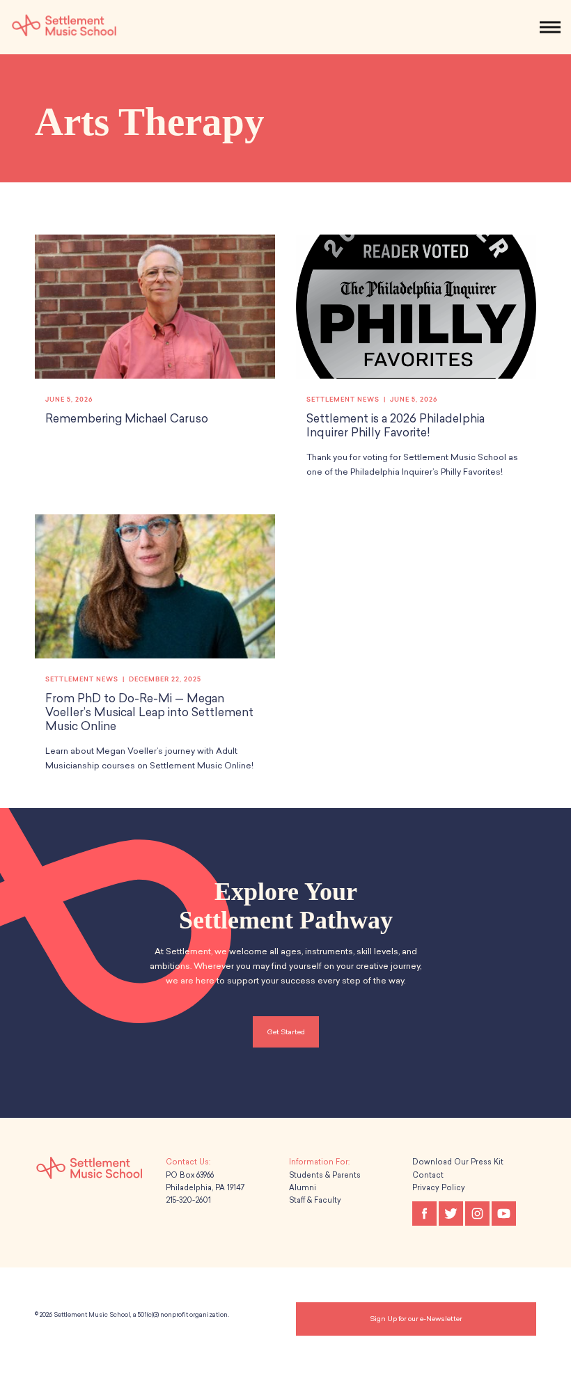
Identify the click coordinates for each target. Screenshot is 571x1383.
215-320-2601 (188, 1200)
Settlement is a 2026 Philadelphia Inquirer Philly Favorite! (395, 425)
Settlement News (343, 399)
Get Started (286, 1031)
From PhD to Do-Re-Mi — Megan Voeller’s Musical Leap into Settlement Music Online (149, 713)
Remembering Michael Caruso (126, 418)
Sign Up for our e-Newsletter (416, 1318)
